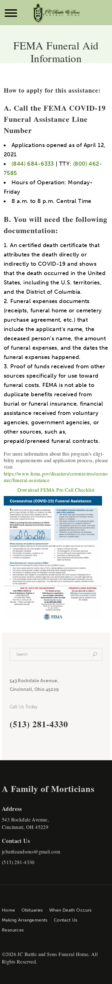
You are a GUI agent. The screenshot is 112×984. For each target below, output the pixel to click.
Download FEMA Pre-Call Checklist (55, 489)
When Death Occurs (70, 910)
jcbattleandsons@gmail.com (31, 851)
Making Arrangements (25, 920)
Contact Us (65, 920)
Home (8, 910)
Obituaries (32, 910)
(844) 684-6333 (33, 163)
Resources (13, 930)
